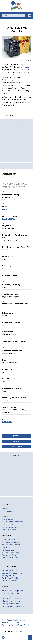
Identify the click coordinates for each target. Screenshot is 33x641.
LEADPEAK (17, 631)
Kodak (4, 209)
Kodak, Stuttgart (8, 219)
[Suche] (23, 15)
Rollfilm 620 (24, 67)
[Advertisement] (16, 143)
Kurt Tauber (7, 422)
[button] (29, 15)
